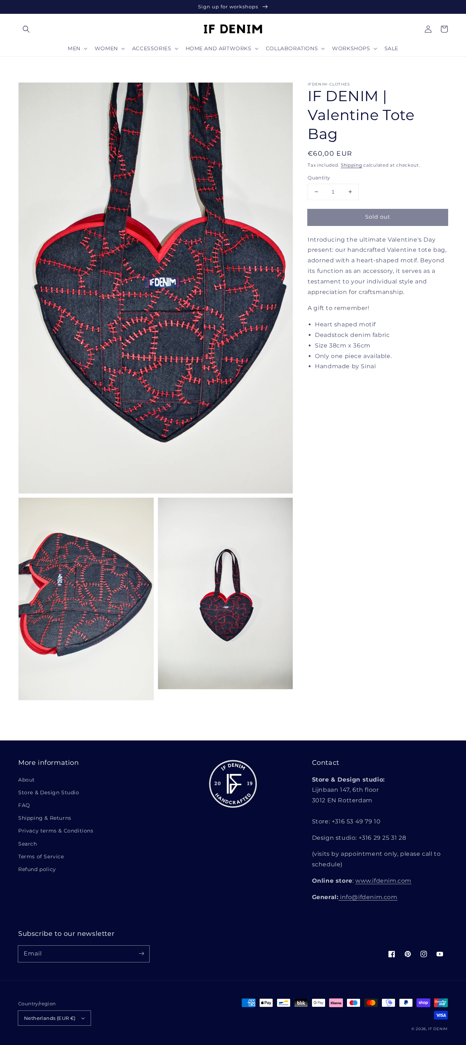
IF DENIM (438, 1028)
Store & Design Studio (48, 792)
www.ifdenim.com (383, 880)
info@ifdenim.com (367, 897)
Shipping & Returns (44, 818)
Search (27, 844)
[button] (26, 29)
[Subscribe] (141, 954)
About (26, 779)
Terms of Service (41, 856)
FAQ (24, 805)
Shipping (351, 165)
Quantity (319, 177)
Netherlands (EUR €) (50, 1018)
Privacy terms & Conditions (56, 830)
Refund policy (37, 869)
